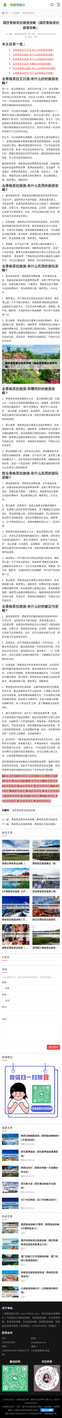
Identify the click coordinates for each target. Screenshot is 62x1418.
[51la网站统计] (47, 1410)
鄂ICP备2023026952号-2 (16, 1414)
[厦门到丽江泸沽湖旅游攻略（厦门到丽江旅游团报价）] (10, 1260)
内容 (5, 1019)
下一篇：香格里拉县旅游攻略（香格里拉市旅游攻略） (30, 824)
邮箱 (5, 994)
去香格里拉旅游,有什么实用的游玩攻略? (33, 59)
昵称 (5, 982)
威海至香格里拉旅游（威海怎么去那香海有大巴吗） (28, 947)
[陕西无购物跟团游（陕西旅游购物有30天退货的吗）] (10, 1140)
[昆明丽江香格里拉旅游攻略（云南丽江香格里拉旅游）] (46, 934)
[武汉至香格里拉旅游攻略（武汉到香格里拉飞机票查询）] (46, 906)
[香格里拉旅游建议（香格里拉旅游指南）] (46, 850)
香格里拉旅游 (29, 13)
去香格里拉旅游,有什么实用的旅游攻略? (33, 54)
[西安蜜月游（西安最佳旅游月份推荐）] (10, 1188)
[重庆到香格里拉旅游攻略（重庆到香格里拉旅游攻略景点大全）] (10, 1244)
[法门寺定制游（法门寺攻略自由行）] (10, 1204)
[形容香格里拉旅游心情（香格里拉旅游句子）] (46, 878)
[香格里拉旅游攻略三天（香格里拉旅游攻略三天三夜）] (15, 906)
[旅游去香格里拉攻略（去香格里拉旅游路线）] (15, 850)
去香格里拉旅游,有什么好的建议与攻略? (33, 73)
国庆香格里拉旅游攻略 (23, 810)
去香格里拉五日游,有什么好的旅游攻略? (33, 50)
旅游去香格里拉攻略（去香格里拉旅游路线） (25, 863)
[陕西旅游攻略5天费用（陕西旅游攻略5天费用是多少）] (10, 1228)
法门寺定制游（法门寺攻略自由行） (39, 1199)
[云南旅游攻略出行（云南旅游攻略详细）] (10, 1292)
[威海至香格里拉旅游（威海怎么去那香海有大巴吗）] (15, 934)
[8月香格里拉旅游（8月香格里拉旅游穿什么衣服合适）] (15, 878)
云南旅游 (16, 13)
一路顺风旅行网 (50, 1414)
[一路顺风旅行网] (14, 4)
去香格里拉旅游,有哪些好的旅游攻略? (32, 63)
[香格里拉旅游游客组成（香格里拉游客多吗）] (10, 1276)
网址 (4, 1007)
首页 (7, 13)
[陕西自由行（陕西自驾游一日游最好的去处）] (10, 1172)
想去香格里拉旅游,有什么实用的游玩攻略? (34, 68)
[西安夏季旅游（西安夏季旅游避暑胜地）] (10, 1156)
